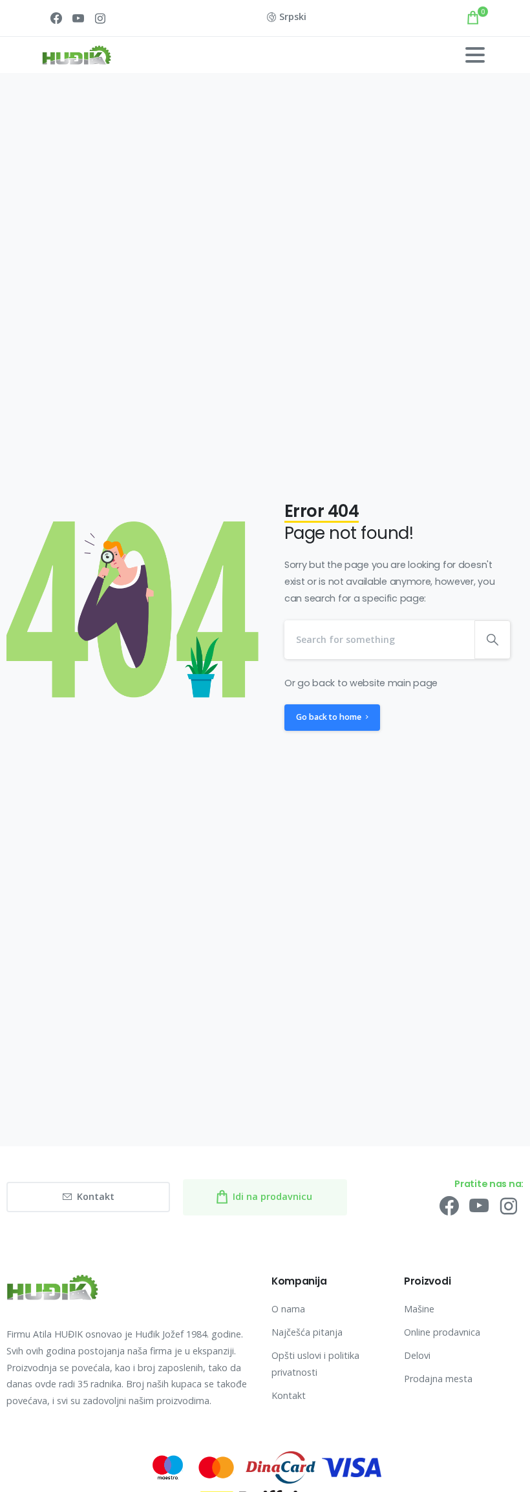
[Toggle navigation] (475, 55)
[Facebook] (56, 18)
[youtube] (78, 18)
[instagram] (100, 18)
